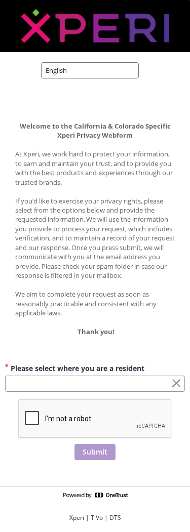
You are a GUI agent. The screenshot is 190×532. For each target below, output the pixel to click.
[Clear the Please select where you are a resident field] (176, 384)
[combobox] (90, 70)
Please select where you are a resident (76, 368)
